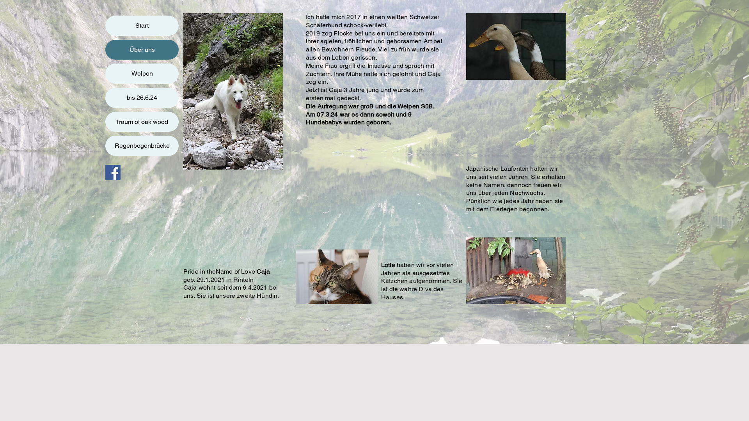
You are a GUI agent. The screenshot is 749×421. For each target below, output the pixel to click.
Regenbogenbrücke (142, 145)
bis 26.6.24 (142, 97)
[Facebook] (113, 172)
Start (142, 25)
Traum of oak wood (142, 122)
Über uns (142, 49)
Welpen (142, 73)
